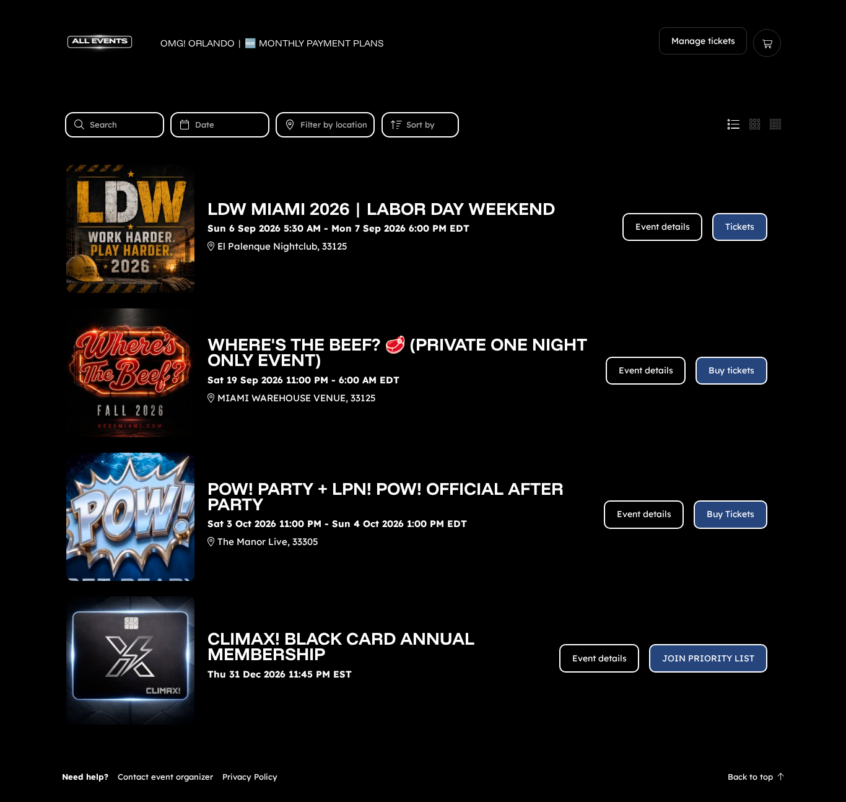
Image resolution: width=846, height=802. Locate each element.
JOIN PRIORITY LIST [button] (708, 658)
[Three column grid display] (755, 124)
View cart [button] (767, 43)
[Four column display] (775, 124)
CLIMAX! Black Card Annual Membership (340, 646)
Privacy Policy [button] (249, 777)
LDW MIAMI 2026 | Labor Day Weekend (381, 208)
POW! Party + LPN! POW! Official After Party (385, 496)
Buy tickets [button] (731, 370)
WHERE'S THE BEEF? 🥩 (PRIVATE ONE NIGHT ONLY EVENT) (397, 351)
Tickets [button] (739, 226)
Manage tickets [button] (703, 40)
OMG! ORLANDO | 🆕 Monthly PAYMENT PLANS (272, 43)
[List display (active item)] (733, 124)
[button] (165, 777)
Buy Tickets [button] (730, 513)
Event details (662, 226)
